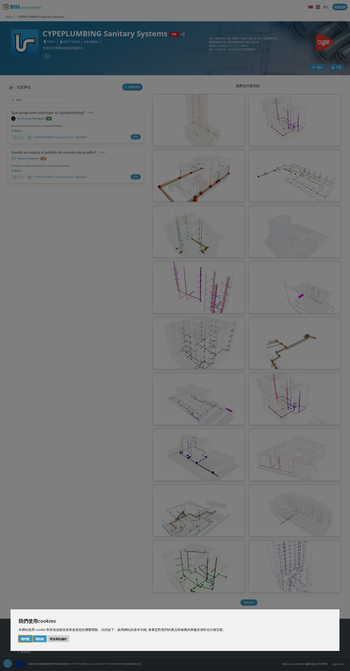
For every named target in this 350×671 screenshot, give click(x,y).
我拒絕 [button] (39, 639)
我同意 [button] (25, 639)
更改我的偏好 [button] (58, 639)
